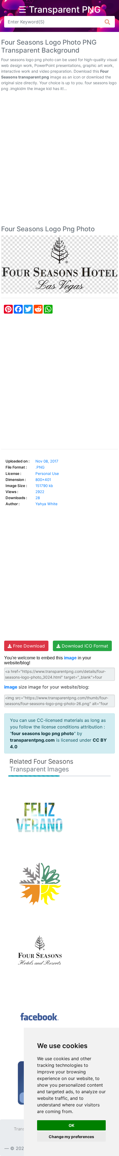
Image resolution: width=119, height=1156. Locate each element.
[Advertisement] (59, 159)
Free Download (28, 646)
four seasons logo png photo (43, 733)
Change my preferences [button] (71, 1136)
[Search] (107, 22)
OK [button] (71, 1125)
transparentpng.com (32, 740)
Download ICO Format (84, 646)
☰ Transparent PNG (60, 9)
